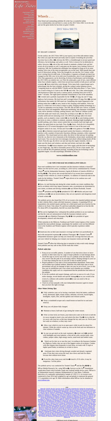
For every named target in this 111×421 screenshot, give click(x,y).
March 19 (76, 405)
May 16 (88, 400)
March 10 (85, 391)
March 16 (78, 400)
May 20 (51, 407)
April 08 (48, 388)
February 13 (70, 395)
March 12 (54, 394)
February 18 (49, 404)
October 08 (82, 388)
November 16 (67, 401)
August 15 (87, 399)
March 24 (44, 413)
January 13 (63, 395)
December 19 (77, 406)
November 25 (51, 416)
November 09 (57, 391)
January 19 (51, 405)
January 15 (49, 399)
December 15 (58, 400)
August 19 (48, 406)
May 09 (72, 389)
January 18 (92, 402)
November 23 (72, 412)
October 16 (60, 401)
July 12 (79, 394)
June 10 (42, 392)
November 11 (83, 393)
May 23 (42, 412)
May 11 (48, 393)
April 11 (43, 393)
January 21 (42, 408)
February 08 (67, 417)
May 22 (83, 410)
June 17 (53, 402)
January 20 (85, 406)
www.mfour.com (43, 380)
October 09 (44, 391)
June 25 (76, 414)
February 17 (89, 401)
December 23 (80, 412)
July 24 (64, 413)
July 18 (75, 404)
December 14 (41, 399)
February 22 (66, 410)
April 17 (43, 402)
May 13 (86, 395)
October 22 (55, 411)
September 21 (87, 408)
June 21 (69, 408)
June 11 (52, 393)
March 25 (61, 414)
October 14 (82, 398)
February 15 (55, 399)
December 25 (59, 416)
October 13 (58, 396)
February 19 (58, 405)
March (81, 405)
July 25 (81, 414)
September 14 (75, 398)
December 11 (91, 393)
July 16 (40, 401)
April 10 (91, 391)
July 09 (81, 389)
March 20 (41, 407)
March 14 (47, 398)
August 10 (52, 392)
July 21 (74, 408)
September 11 (69, 393)
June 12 (74, 394)
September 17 (70, 402)
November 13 (70, 396)
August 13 (43, 396)
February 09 (61, 389)
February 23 (84, 411)
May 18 (66, 404)
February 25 (55, 414)
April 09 (67, 389)
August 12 (84, 394)
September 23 (58, 412)
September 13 (50, 396)
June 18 (70, 404)
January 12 (41, 394)
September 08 (75, 388)
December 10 (75, 392)
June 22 (87, 410)
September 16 (52, 401)
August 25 (87, 414)
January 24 (88, 412)
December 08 (41, 389)
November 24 (90, 413)
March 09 (54, 389)
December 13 (77, 396)
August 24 (69, 413)
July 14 (42, 398)
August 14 (68, 398)
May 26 (83, 416)
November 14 (89, 398)
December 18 (44, 405)
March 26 (72, 416)
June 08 (58, 388)
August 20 (61, 407)
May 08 (53, 388)
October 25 (44, 416)
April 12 (65, 394)
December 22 (70, 411)
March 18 (55, 404)
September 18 (42, 404)
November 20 (83, 407)
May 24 (54, 413)
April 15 (67, 399)
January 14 (85, 396)
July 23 (52, 412)
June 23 (47, 412)
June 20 (56, 407)
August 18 (80, 404)
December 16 (74, 401)
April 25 (67, 414)
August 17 (63, 402)
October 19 (63, 406)
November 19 (69, 406)
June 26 (87, 416)
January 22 (60, 410)
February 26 (66, 416)
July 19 (43, 406)
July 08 (62, 388)
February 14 (92, 396)
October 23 (66, 412)
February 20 (91, 406)
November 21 (44, 410)
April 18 (61, 404)
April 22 (78, 410)
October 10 (50, 391)
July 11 (57, 393)
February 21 (48, 408)
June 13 (91, 395)
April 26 (78, 416)
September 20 (69, 407)
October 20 (76, 407)
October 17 (77, 402)
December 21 (52, 410)
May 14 (57, 398)
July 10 (47, 392)
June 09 (76, 389)
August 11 (62, 393)
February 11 (89, 392)
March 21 (54, 408)
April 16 (84, 400)
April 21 (60, 408)
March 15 (61, 399)
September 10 (59, 392)
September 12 (92, 394)
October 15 (43, 400)
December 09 (65, 391)
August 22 (41, 411)
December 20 (91, 407)
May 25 (72, 414)
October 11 (77, 393)
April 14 (53, 398)
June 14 (62, 398)
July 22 (92, 410)
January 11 (82, 392)
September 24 (76, 413)
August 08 (68, 388)
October (64, 396)
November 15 (50, 400)
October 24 (84, 413)
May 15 (72, 399)
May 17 (48, 402)
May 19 (90, 405)
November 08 (89, 388)
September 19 (55, 406)
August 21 (79, 408)
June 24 (59, 413)
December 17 (84, 402)
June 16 (93, 400)
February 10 (79, 391)
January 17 (82, 401)
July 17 (58, 402)
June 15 (76, 399)
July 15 (81, 399)
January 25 (49, 414)
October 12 (41, 395)
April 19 (85, 405)
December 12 (55, 395)
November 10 (67, 392)
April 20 (46, 407)
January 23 (77, 411)
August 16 (45, 401)
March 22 (72, 410)
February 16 (72, 400)
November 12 (48, 395)
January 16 (65, 400)
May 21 (65, 408)
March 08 (42, 388)
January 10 (72, 391)
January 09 (49, 389)
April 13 (81, 395)
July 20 (64, 405)
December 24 (41, 414)
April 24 (49, 413)
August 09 (87, 389)
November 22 (62, 411)
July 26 (92, 416)
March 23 (90, 411)
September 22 (48, 411)
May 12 (70, 394)
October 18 (87, 404)
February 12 (48, 394)
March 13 (76, 395)
